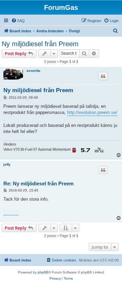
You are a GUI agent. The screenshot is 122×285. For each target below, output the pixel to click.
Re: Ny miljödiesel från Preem (38, 183)
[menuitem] (18, 21)
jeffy (7, 164)
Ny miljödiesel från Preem (40, 44)
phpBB (43, 272)
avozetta (33, 70)
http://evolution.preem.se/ (92, 112)
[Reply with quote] (103, 76)
